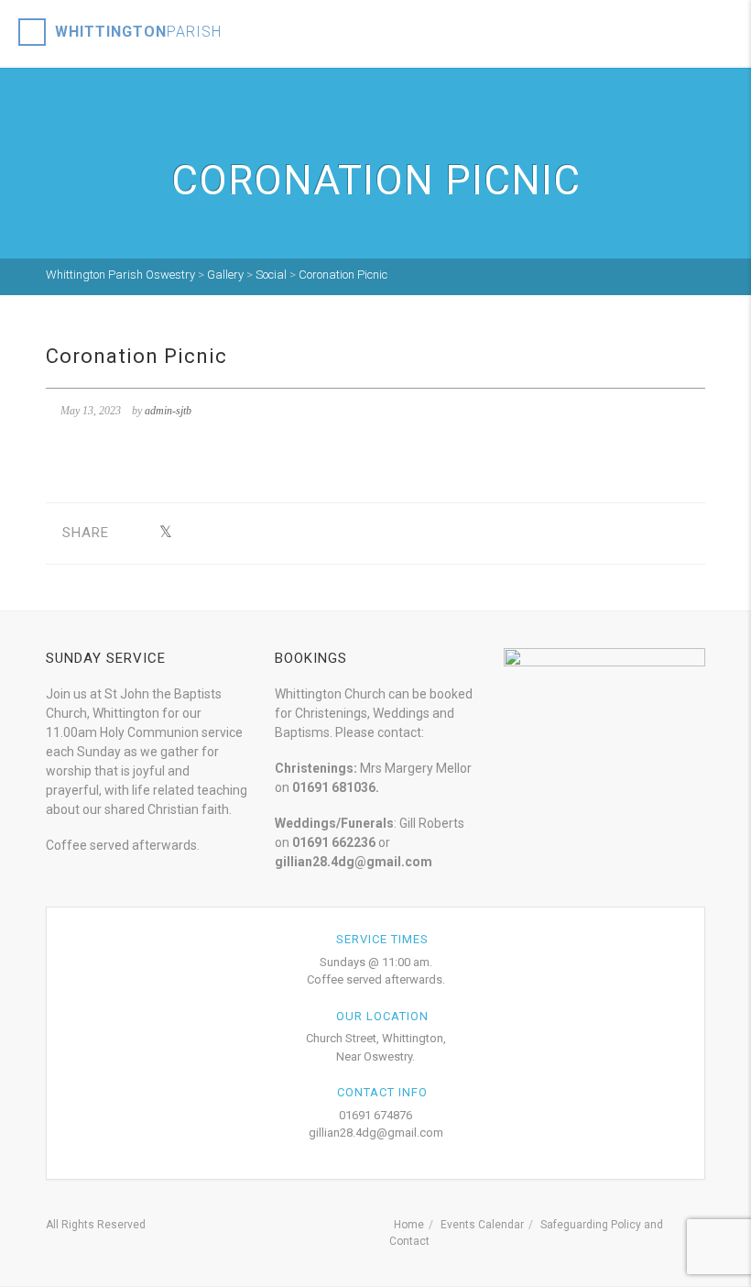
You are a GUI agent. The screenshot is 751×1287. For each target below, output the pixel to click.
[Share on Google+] (193, 533)
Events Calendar (482, 1224)
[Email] (335, 533)
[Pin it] (250, 533)
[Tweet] (165, 533)
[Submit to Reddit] (278, 533)
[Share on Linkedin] (307, 533)
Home (409, 1224)
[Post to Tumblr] (222, 533)
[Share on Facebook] (136, 533)
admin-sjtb (168, 410)
